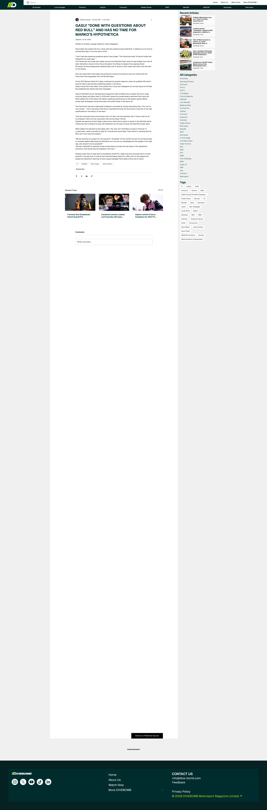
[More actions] (151, 19)
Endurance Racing (197, 219)
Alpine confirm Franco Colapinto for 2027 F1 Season (145, 215)
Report (195, 211)
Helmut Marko (107, 164)
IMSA (200, 215)
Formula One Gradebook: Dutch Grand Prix (78, 215)
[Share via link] (92, 176)
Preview (194, 190)
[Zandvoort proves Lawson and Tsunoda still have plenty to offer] (114, 202)
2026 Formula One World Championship (194, 195)
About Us (114, 780)
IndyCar (188, 186)
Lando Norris (185, 211)
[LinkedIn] (48, 782)
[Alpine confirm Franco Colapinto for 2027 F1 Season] (148, 202)
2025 (197, 186)
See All (160, 190)
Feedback (178, 782)
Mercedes (184, 215)
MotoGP (184, 203)
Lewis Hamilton (198, 227)
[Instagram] (15, 782)
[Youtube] (31, 782)
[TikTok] (40, 782)
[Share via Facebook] (76, 176)
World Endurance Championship (192, 239)
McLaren (197, 199)
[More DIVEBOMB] (162, 790)
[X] (23, 782)
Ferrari (183, 223)
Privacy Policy (181, 791)
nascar (183, 207)
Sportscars (201, 203)
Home (112, 775)
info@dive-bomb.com (186, 778)
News (192, 203)
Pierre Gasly (95, 164)
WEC (193, 215)
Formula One (80, 169)
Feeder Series (186, 199)
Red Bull (84, 164)
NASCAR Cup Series (188, 235)
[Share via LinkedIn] (87, 176)
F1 (77, 164)
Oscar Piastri (185, 231)
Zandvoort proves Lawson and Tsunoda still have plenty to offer (113, 215)
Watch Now (116, 785)
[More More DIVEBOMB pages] (257, 2)
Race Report (185, 227)
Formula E (184, 190)
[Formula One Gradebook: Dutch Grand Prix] (80, 202)
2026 (202, 190)
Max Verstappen (194, 207)
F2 (204, 199)
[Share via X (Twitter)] (81, 176)
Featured (184, 219)
